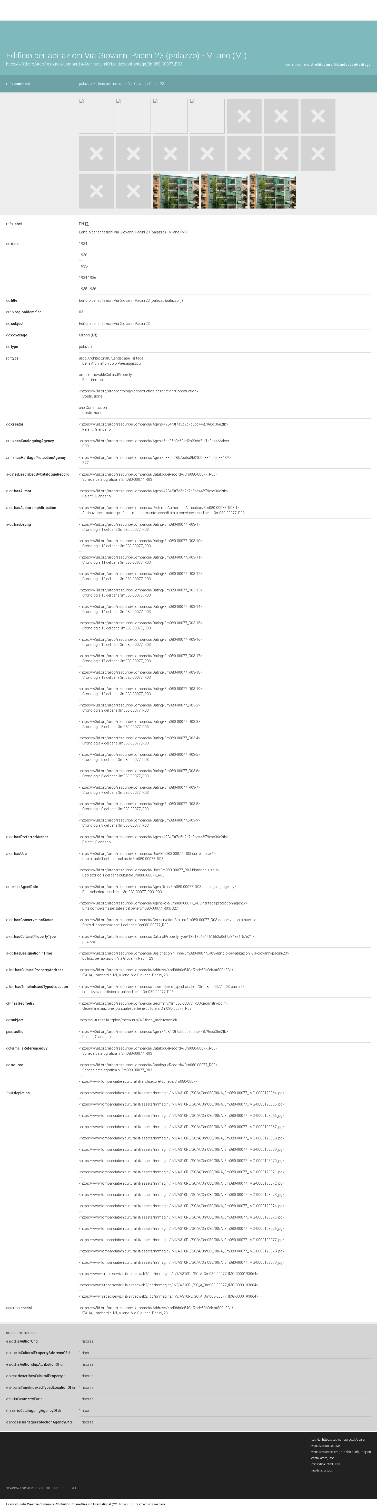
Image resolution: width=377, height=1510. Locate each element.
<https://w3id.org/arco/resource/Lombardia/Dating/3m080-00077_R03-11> (140, 559)
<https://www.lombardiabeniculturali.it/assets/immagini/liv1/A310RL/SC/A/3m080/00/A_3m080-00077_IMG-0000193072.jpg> (181, 1183)
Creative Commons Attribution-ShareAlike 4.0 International (69, 1504)
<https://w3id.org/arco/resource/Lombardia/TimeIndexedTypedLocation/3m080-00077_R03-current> (161, 989)
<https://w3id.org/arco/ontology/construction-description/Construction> (139, 393)
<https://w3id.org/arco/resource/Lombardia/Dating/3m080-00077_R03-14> (140, 609)
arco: (23, 312)
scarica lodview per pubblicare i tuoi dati (41, 1488)
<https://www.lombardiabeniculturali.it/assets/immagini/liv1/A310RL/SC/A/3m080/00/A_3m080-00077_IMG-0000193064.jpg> (181, 1093)
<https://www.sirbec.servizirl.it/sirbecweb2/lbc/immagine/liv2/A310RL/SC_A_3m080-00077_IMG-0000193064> (168, 1285)
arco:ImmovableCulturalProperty (105, 377)
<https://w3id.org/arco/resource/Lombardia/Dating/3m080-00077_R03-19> (140, 691)
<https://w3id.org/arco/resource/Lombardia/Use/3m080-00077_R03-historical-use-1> (149, 872)
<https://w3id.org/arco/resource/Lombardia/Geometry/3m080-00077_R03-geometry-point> (154, 1006)
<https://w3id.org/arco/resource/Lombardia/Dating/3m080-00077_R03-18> (140, 675)
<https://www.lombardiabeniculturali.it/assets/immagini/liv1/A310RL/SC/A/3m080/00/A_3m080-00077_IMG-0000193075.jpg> (181, 1217)
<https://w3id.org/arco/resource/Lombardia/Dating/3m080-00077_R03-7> (139, 790)
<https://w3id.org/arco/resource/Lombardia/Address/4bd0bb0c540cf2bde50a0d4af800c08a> (156, 972)
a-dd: (29, 920)
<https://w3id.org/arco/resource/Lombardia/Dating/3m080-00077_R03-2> (139, 707)
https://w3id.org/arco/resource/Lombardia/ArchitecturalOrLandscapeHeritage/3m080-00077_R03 (94, 64)
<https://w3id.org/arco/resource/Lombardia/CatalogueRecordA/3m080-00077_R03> (148, 477)
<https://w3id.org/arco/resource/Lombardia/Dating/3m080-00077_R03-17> (140, 658)
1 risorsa (86, 1341)
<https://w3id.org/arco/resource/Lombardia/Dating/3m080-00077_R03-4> (139, 740)
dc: (12, 244)
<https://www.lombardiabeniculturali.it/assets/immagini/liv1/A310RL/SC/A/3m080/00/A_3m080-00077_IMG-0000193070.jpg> (181, 1161)
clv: (20, 1003)
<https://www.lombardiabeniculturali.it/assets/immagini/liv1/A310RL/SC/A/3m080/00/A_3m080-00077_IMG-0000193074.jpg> (181, 1206)
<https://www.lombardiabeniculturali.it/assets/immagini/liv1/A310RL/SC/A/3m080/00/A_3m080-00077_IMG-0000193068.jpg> (181, 1138)
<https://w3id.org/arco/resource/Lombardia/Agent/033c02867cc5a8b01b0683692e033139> (155, 460)
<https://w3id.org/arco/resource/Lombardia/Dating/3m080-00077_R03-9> (139, 822)
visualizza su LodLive (325, 1446)
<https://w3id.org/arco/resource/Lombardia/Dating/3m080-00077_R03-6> (139, 773)
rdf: (12, 358)
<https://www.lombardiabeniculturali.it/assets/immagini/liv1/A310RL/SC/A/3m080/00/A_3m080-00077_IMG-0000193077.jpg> (181, 1240)
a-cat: (38, 474)
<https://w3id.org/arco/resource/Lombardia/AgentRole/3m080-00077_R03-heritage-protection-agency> (163, 905)
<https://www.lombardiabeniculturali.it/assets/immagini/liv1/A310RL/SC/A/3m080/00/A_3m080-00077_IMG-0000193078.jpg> (181, 1251)
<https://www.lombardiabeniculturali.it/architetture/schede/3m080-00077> (139, 1081)
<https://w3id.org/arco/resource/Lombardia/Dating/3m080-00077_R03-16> (140, 642)
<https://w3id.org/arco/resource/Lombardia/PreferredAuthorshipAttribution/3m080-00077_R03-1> (162, 510)
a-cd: (19, 491)
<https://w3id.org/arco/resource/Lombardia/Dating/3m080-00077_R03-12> (140, 576)
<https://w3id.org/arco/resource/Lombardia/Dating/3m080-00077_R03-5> (139, 757)
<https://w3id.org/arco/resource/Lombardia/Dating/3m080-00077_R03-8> (139, 806)
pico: (15, 1032)
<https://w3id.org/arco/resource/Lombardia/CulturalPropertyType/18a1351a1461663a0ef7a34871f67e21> (166, 939)
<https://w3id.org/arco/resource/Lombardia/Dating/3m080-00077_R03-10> (140, 543)
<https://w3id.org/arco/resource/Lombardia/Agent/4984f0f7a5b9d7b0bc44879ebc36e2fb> (153, 426)
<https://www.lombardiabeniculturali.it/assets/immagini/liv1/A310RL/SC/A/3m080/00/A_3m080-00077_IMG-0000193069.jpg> (181, 1149)
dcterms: (26, 1048)
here (162, 1504)
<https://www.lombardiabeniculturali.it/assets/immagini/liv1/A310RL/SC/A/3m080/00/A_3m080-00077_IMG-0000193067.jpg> (181, 1127)
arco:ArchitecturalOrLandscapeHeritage (111, 360)
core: (22, 887)
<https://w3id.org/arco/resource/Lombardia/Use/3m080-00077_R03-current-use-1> (147, 856)
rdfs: (18, 84)
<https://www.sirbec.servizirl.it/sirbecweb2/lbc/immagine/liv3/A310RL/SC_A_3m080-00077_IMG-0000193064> (168, 1296)
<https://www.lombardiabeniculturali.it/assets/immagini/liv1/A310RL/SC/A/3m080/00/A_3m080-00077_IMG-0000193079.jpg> (181, 1262)
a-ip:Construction (93, 410)
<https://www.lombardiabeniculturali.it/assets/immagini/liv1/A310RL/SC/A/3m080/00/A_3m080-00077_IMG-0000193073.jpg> (181, 1195)
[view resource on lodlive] (368, 33)
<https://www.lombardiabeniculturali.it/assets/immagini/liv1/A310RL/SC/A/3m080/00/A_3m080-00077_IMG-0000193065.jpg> (181, 1104)
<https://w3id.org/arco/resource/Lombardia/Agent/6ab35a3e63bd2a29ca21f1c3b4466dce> (154, 443)
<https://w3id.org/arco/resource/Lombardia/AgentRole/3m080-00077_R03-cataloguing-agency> (157, 889)
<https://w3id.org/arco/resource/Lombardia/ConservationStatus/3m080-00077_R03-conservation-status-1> (167, 922)
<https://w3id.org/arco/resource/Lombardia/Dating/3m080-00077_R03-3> (139, 724)
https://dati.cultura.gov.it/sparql (343, 1439)
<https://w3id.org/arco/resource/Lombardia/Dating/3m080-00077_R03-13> (140, 592)
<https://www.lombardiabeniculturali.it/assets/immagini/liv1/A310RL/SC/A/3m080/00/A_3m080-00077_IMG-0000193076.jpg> (181, 1228)
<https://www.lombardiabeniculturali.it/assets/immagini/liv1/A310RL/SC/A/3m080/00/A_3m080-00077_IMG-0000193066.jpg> (181, 1115)
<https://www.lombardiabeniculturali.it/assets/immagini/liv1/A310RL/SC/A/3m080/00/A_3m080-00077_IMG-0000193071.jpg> (181, 1172)
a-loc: (35, 970)
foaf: (18, 1093)
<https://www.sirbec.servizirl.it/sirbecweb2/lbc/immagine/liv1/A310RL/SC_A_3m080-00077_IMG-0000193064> (168, 1274)
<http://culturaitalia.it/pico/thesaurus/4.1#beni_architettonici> (128, 1020)
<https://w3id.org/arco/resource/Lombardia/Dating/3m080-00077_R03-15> (140, 625)
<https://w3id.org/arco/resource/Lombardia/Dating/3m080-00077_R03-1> (139, 527)
